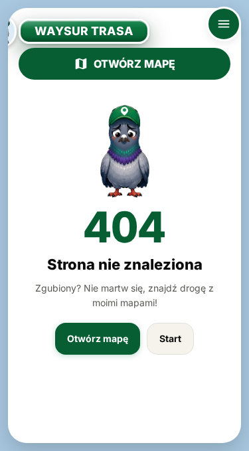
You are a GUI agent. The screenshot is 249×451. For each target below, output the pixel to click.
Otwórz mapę (134, 63)
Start (170, 338)
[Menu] (224, 24)
